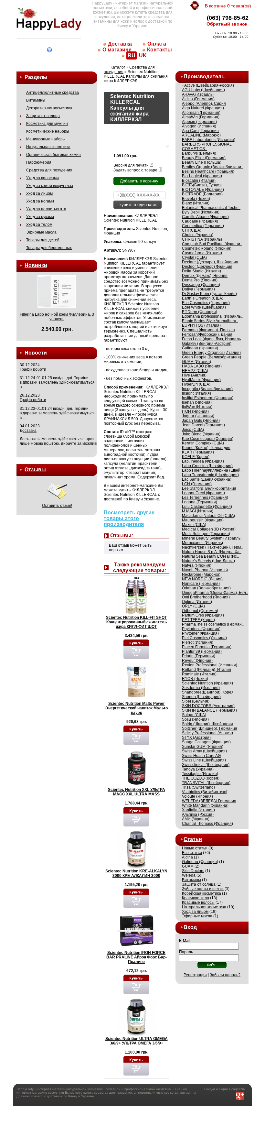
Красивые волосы (198, 902)
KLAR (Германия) (198, 452)
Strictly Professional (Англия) (207, 733)
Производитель (204, 76)
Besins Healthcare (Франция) (208, 171)
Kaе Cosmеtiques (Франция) (207, 438)
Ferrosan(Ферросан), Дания (207, 334)
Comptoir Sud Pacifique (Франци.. (212, 244)
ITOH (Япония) (195, 411)
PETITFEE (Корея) (198, 620)
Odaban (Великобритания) (206, 588)
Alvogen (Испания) (199, 126)
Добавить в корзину (139, 181)
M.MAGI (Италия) (197, 511)
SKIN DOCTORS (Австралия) (208, 706)
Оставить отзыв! (57, 505)
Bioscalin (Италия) (199, 180)
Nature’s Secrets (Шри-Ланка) (208, 561)
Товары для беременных (49, 248)
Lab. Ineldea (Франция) (203, 461)
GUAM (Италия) (196, 361)
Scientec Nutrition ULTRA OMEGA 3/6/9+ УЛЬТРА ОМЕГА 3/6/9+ (136, 1040)
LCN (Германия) (197, 484)
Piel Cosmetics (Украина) (204, 638)
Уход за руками (40, 216)
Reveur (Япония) (197, 660)
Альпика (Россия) (198, 814)
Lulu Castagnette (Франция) (207, 506)
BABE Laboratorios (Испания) (208, 139)
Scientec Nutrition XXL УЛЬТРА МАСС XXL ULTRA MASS (136, 791)
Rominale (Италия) (199, 674)
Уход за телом (39, 224)
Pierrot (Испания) (197, 642)
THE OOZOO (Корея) (200, 778)
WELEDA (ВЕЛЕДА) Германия (209, 801)
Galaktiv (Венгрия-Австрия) (206, 343)
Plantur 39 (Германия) (202, 651)
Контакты (159, 49)
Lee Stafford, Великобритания (209, 488)
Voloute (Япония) (197, 796)
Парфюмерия (38, 162)
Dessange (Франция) (201, 284)
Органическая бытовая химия (53, 154)
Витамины (35, 100)
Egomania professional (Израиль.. (212, 316)
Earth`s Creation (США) (202, 298)
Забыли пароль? (225, 975)
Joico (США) (193, 429)
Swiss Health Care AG (201, 755)
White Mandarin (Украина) (205, 805)
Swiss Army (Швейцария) (204, 751)
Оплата (156, 44)
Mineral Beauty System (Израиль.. (212, 538)
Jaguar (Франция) (198, 416)
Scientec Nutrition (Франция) (207, 683)
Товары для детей (42, 240)
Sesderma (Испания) (201, 687)
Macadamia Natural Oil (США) (208, 515)
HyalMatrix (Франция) (201, 379)
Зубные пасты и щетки (203, 889)
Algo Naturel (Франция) (203, 108)
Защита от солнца (43, 116)
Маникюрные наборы (46, 139)
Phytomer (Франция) (200, 633)
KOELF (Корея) (195, 456)
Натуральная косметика (48, 147)
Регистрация (195, 975)
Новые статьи (194, 848)
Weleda (189, 875)
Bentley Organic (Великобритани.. (212, 167)
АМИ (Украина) (195, 819)
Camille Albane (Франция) (205, 216)
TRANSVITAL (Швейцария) (206, 783)
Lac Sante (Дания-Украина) (206, 479)
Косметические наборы (47, 131)
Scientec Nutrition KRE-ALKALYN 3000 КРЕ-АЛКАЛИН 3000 (136, 873)
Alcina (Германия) (198, 99)
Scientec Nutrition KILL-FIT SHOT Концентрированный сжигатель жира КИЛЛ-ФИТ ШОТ (136, 622)
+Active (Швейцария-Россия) (208, 85)
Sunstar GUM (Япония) (202, 746)
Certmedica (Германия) (203, 226)
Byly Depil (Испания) (200, 212)
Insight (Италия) (196, 393)
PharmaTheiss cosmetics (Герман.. (213, 624)
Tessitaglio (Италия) (200, 773)
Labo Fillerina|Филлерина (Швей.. (212, 470)
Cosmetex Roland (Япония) (206, 248)
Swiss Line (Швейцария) (204, 760)
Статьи (193, 839)
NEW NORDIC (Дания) (202, 579)
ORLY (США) (193, 606)
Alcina (187, 857)
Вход (190, 927)
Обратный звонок (227, 24)
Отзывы (35, 469)
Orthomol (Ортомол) (200, 610)
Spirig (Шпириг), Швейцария (207, 724)
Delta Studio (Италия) (201, 271)
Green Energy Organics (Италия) (211, 352)
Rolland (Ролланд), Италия (206, 669)
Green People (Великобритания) (211, 357)
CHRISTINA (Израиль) (202, 239)
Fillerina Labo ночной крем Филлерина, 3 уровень (57, 316)
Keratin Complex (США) (203, 443)
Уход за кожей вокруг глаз (49, 185)
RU (131, 55)
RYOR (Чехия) (195, 678)
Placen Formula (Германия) (206, 647)
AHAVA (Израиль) (198, 94)
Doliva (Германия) (198, 289)
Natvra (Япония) (196, 565)
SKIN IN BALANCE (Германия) (209, 710)
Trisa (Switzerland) (198, 787)
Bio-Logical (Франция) (202, 176)
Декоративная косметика (49, 108)
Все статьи (192, 852)
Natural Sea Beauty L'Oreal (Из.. (210, 556)
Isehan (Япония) (197, 402)
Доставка (120, 44)
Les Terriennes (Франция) (205, 497)
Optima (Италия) (197, 601)
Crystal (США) (194, 257)
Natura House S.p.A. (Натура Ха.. (211, 552)
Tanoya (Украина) (198, 769)
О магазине (117, 49)
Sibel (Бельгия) (195, 701)
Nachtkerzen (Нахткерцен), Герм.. (212, 547)
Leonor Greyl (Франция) (203, 493)
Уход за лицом (39, 193)
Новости (36, 352)
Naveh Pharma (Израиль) (205, 570)
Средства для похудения (49, 170)
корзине (217, 5)
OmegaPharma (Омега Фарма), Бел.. (215, 592)
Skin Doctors (193, 871)
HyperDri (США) (196, 384)
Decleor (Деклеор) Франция (207, 266)
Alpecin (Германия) (199, 121)
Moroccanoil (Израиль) (202, 543)
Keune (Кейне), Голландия (206, 447)
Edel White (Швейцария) (204, 307)
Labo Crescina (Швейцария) (207, 466)
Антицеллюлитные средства (52, 92)
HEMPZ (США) (195, 370)
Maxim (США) (194, 524)
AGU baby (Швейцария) (203, 90)
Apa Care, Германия (200, 130)
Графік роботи (33, 369)
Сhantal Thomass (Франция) (207, 823)
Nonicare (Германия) (201, 583)
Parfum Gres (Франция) (203, 615)
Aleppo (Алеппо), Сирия (204, 103)
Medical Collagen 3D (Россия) (209, 529)
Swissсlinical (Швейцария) (205, 764)
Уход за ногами (40, 201)
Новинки (36, 265)
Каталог (118, 67)
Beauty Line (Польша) (201, 162)
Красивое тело (195, 898)
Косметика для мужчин (47, 123)
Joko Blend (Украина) (201, 434)
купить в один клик (137, 204)
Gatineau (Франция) (200, 348)
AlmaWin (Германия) (200, 117)
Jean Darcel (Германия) (203, 425)
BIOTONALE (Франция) (203, 189)
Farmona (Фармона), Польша (208, 330)
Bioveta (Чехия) (196, 198)
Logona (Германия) (199, 502)
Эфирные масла (41, 232)
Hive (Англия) (194, 375)
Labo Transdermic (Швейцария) (210, 475)
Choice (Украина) (197, 235)
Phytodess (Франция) (201, 629)
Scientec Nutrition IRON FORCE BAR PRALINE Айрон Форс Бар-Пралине (136, 957)
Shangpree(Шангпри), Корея (208, 692)
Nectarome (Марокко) (201, 574)
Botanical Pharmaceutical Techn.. (211, 207)
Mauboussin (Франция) (203, 520)
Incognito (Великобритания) (207, 389)
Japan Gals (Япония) (201, 420)
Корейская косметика (201, 893)
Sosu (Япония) (195, 719)
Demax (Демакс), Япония (205, 275)
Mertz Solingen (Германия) (206, 533)
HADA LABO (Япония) (202, 366)
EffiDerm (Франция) (199, 312)
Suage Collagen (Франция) (206, 742)
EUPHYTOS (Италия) (201, 325)
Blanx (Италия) (195, 203)
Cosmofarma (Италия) (202, 253)
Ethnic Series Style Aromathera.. (210, 321)
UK (143, 55)
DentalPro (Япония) (199, 280)
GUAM (188, 866)
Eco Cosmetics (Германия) (206, 303)
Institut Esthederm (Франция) (207, 398)
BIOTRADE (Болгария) (202, 194)
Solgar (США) (194, 715)
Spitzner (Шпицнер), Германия (209, 728)
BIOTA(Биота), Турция (202, 185)
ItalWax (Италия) (197, 407)
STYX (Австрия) (196, 737)
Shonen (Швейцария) (201, 696)
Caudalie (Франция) (200, 221)
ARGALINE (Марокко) (201, 135)
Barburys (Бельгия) (199, 153)
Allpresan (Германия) (201, 112)
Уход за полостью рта (46, 209)
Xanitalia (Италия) (198, 810)
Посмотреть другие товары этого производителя (129, 518)
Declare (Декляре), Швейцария (210, 262)
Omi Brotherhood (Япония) (206, 597)
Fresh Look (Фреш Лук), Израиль (211, 339)
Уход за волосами (42, 178)
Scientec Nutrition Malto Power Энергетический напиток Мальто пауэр (136, 708)
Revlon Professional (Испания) (209, 665)
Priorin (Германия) (198, 656)
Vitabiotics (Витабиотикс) (204, 792)
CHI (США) (191, 230)
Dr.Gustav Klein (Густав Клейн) (209, 293)
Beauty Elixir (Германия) (204, 158)
